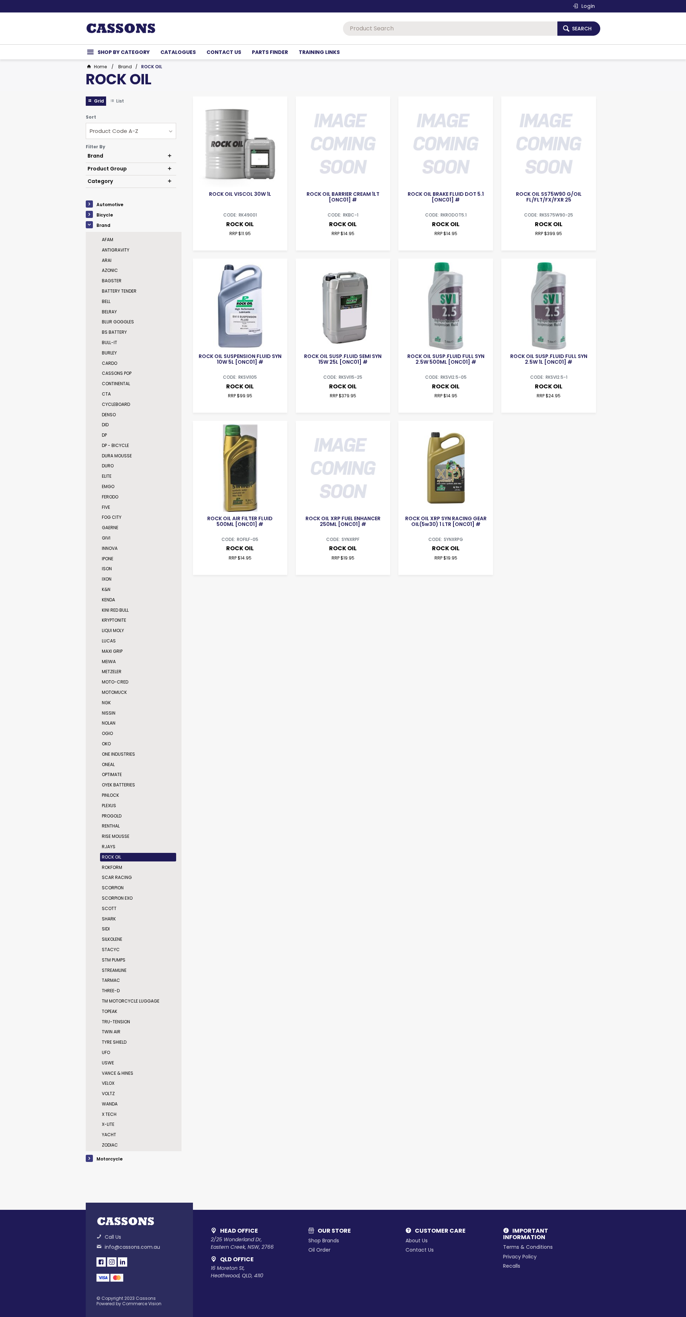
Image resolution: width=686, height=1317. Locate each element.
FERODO (110, 497)
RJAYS (108, 847)
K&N (106, 589)
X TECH (109, 1114)
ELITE (106, 476)
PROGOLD (111, 816)
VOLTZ (108, 1093)
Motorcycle (109, 1159)
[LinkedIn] (122, 1262)
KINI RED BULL (115, 610)
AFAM (107, 240)
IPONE (107, 559)
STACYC (111, 949)
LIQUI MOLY (113, 630)
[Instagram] (111, 1262)
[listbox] (131, 131)
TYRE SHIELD (114, 1042)
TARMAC (111, 980)
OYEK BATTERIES (118, 785)
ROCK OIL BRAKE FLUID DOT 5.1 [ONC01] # (446, 197)
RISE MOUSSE (115, 836)
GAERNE (110, 528)
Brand (103, 225)
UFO (106, 1052)
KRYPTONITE (114, 620)
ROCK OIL (111, 857)
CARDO (109, 363)
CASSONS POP (116, 373)
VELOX (108, 1083)
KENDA (108, 600)
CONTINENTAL (116, 384)
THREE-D (111, 991)
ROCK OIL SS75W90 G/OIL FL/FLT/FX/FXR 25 (549, 197)
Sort (91, 117)
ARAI (106, 260)
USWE (108, 1063)
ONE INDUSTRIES (118, 754)
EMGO (108, 486)
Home (100, 67)
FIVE (106, 507)
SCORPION (113, 888)
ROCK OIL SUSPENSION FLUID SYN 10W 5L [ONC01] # (240, 359)
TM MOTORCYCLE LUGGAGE (130, 1001)
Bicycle (104, 215)
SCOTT (109, 908)
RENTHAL (111, 826)
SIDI (106, 929)
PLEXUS (109, 805)
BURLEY (109, 353)
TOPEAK (109, 1011)
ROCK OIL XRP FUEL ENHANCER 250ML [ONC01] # (343, 521)
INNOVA (110, 548)
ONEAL (108, 764)
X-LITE (108, 1124)
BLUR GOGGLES (118, 322)
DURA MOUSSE (117, 456)
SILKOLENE (112, 939)
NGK (106, 703)
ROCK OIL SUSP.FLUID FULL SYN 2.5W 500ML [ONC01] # (445, 359)
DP (104, 435)
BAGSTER (111, 281)
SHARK (109, 919)
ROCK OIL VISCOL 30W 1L (240, 194)
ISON (107, 569)
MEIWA (109, 661)
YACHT (109, 1135)
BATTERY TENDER (119, 291)
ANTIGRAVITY (115, 250)
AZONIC (110, 270)
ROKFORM (112, 867)
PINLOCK (110, 795)
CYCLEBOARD (116, 404)
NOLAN (108, 723)
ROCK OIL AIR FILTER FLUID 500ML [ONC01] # (240, 521)
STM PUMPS (113, 960)
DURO (108, 466)
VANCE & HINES (117, 1073)
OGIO (107, 733)
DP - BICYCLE (115, 445)
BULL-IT (109, 342)
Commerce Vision (141, 1304)
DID (105, 425)
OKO (106, 744)
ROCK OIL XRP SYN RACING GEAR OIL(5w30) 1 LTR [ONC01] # (446, 521)
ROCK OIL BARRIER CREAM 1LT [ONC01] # (343, 197)
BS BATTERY (114, 332)
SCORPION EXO (117, 898)
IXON (106, 579)
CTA (106, 394)
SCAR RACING (117, 877)
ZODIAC (110, 1145)
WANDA (110, 1104)
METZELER (111, 672)
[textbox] (450, 28)
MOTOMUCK (114, 692)
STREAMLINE (114, 970)
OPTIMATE (112, 774)
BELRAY (109, 312)
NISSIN (108, 713)
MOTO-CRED (115, 682)
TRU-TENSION (116, 1022)
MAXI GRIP (112, 651)
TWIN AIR (111, 1032)
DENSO (109, 415)
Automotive (109, 205)
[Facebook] (101, 1262)
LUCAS (109, 641)
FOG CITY (111, 517)
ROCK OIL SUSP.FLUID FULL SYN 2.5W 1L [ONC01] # (548, 359)
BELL (106, 301)
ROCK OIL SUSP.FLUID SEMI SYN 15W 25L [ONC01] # (343, 359)
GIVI (106, 538)
